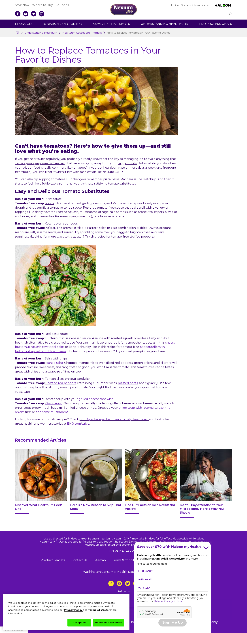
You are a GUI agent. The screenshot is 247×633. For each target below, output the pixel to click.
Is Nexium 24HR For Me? (62, 24)
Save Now (22, 5)
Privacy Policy (73, 609)
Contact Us (79, 560)
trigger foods (127, 163)
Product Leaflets (53, 560)
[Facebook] (17, 13)
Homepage (17, 33)
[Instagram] (41, 13)
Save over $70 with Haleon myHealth (169, 547)
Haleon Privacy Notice (168, 601)
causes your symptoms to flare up (39, 163)
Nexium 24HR (113, 172)
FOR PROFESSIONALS (215, 24)
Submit (230, 14)
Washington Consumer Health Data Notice (114, 571)
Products (23, 24)
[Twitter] (33, 13)
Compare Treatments (111, 24)
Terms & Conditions (126, 560)
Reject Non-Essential (108, 622)
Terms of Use (97, 609)
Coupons (62, 5)
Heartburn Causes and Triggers (82, 32)
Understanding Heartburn (164, 24)
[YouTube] (25, 13)
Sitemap (100, 560)
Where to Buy (42, 5)
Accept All (79, 622)
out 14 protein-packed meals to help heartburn (114, 419)
